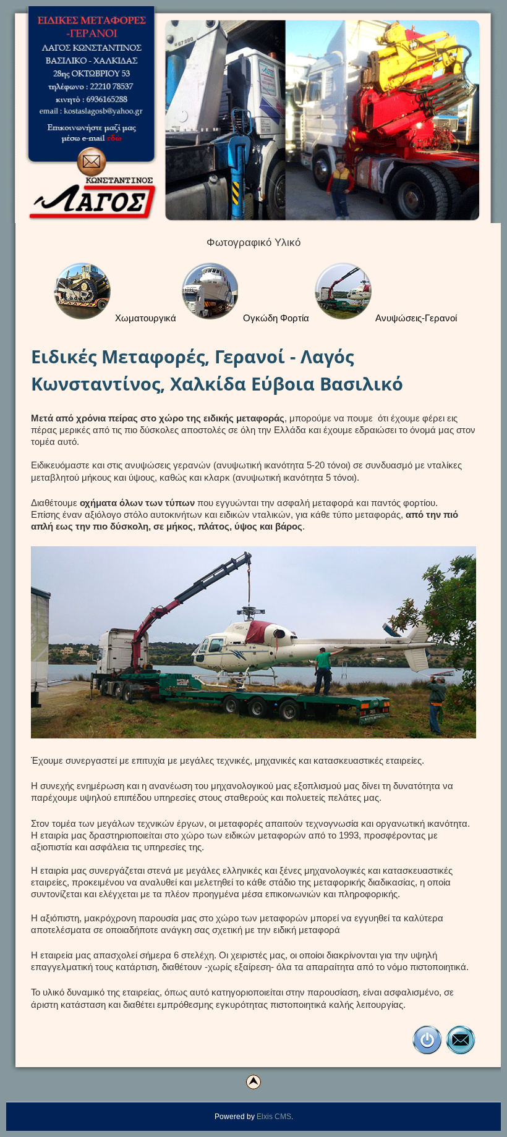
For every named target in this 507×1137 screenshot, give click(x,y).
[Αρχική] (427, 1052)
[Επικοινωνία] (460, 1052)
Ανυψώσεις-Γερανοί (415, 318)
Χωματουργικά (144, 318)
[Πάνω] (253, 1082)
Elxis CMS (274, 1116)
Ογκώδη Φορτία (275, 318)
